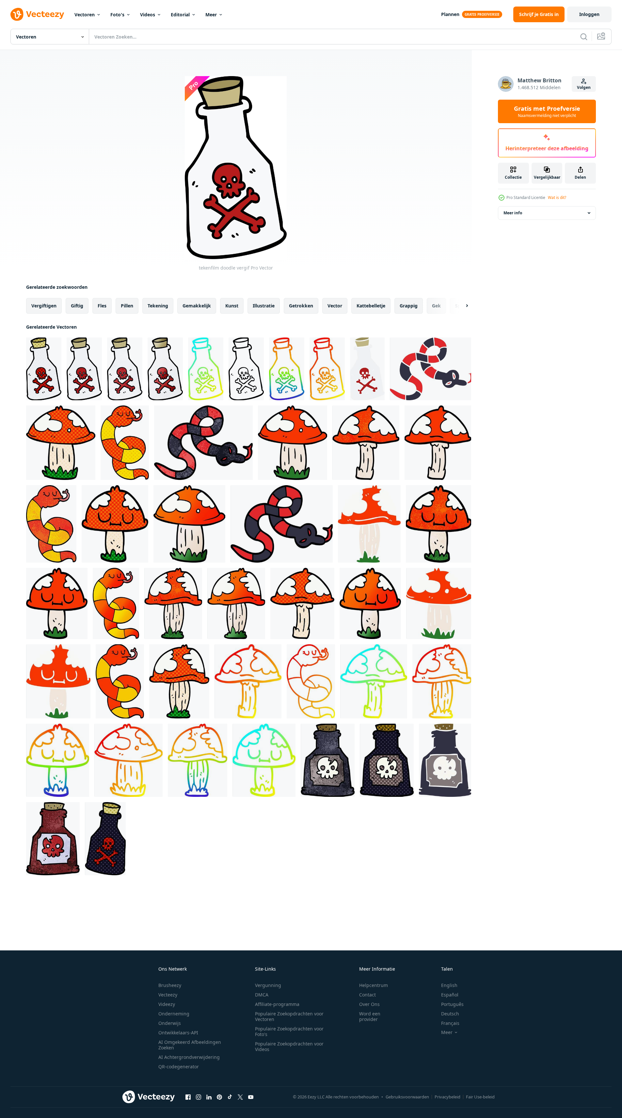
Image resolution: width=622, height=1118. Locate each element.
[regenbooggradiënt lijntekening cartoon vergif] (286, 368)
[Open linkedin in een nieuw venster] (209, 1096)
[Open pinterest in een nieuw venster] (219, 1096)
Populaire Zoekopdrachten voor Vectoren (289, 1016)
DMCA (261, 995)
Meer (211, 14)
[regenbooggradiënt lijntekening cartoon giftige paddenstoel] (57, 760)
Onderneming (173, 1014)
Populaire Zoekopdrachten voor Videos (289, 1046)
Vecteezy (167, 995)
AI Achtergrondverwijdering (189, 1057)
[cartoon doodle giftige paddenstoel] (60, 442)
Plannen (450, 14)
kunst (231, 306)
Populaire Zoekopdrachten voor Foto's (289, 1031)
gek (436, 306)
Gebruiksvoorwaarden (407, 1097)
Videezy (166, 1004)
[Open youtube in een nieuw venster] (250, 1096)
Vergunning (268, 985)
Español (449, 995)
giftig (77, 306)
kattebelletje (371, 306)
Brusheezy (169, 985)
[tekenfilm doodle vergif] (43, 368)
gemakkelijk (197, 306)
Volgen (584, 87)
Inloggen (589, 14)
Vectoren (84, 14)
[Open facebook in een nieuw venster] (188, 1096)
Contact (367, 995)
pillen (127, 306)
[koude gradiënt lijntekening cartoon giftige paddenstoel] (373, 681)
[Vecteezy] (37, 14)
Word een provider (369, 1016)
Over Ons (369, 1004)
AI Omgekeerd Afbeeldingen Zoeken (189, 1045)
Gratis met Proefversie (547, 111)
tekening (158, 306)
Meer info (512, 213)
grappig (409, 306)
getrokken (301, 306)
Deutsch (450, 1014)
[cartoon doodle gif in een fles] (328, 760)
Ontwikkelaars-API (178, 1032)
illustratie (264, 306)
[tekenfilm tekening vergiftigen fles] (53, 838)
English (449, 985)
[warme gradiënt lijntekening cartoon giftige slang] (311, 681)
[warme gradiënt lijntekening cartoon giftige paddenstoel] (248, 681)
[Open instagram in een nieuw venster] (198, 1096)
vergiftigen (43, 306)
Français (450, 1023)
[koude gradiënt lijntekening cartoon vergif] (205, 368)
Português (452, 1004)
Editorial (180, 14)
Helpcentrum (373, 985)
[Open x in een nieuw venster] (240, 1096)
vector (334, 306)
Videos (147, 14)
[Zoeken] (584, 37)
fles (102, 306)
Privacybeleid (447, 1097)
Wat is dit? (557, 197)
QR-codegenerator (178, 1066)
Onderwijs (169, 1023)
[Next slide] (461, 306)
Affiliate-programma (277, 1004)
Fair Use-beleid (480, 1097)
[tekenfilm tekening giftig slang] (430, 368)
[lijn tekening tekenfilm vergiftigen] (246, 368)
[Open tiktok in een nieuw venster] (229, 1096)
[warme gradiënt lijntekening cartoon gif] (327, 368)
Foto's (117, 14)
